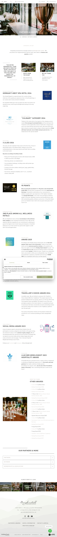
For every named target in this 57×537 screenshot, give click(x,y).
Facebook (11, 343)
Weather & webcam (28, 525)
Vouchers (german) (20, 1)
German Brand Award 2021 (38, 406)
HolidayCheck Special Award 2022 (39, 398)
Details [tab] (28, 262)
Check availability (52, 1)
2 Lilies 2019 (34, 429)
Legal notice (17, 534)
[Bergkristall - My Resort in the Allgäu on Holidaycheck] (5, 534)
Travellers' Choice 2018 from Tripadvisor (41, 433)
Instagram (19, 343)
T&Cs (41, 534)
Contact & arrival (42, 523)
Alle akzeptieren (45, 276)
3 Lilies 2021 (34, 409)
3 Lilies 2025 (34, 384)
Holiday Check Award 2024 (38, 387)
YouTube (32, 516)
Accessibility (35, 534)
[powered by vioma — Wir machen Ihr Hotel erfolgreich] (52, 535)
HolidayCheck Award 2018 (38, 435)
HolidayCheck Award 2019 (38, 424)
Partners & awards (14, 523)
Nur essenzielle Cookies (28, 276)
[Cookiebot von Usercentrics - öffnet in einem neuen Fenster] (48, 259)
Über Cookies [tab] (45, 262)
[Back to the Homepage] (28, 7)
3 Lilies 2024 (34, 389)
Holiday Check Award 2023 (38, 391)
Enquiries (43, 1)
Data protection (26, 534)
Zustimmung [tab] (11, 262)
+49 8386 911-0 (11, 1)
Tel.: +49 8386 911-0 (22, 510)
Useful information (28, 523)
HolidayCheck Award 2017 (38, 438)
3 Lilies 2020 (34, 417)
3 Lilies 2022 (34, 400)
